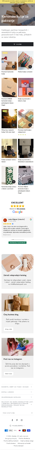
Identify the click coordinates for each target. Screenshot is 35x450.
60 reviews (21, 209)
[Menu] (2, 6)
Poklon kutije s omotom (25, 72)
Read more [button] (7, 235)
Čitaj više (8, 329)
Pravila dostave (11, 443)
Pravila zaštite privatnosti (11, 441)
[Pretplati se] (32, 413)
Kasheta (14, 436)
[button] (27, 6)
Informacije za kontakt (24, 443)
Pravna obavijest (18, 446)
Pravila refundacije (24, 438)
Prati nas (8, 373)
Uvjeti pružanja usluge (27, 441)
